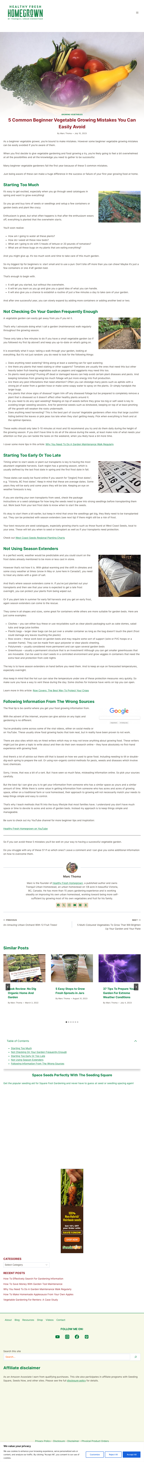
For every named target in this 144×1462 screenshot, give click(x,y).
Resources (28, 1320)
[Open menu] (137, 12)
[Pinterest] (86, 1337)
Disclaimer (73, 1441)
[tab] (66, 1022)
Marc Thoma (66, 133)
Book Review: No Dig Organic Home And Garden (22, 993)
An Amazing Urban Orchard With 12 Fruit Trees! (30, 922)
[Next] (136, 987)
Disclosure (59, 1441)
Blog (17, 1320)
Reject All (113, 1454)
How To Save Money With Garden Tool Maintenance (32, 1284)
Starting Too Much (21, 1048)
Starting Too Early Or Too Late (28, 1056)
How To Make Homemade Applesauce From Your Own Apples (38, 1294)
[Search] (135, 1357)
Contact (60, 1320)
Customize (95, 1454)
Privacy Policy (43, 1441)
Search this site (12, 1351)
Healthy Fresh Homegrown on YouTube (25, 828)
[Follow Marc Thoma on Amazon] (85, 905)
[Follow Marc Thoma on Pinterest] (80, 905)
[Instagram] (67, 1337)
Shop (40, 1320)
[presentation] (24, 968)
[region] (72, 1452)
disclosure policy (76, 1380)
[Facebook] (77, 1337)
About (8, 1320)
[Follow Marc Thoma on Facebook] (58, 905)
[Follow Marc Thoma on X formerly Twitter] (63, 905)
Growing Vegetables (72, 114)
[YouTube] (57, 1337)
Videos (50, 1320)
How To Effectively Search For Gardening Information (33, 1278)
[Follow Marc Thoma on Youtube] (74, 905)
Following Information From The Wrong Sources (37, 1063)
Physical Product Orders (95, 1441)
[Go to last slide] (8, 987)
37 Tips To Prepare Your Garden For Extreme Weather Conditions (119, 993)
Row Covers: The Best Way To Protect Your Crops (61, 690)
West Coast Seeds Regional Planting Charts (40, 537)
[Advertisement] (72, 1145)
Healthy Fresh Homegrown (68, 883)
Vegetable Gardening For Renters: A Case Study (30, 1299)
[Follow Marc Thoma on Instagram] (69, 905)
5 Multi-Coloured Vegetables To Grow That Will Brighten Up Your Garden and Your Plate (109, 924)
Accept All (131, 1454)
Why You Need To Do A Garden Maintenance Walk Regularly (80, 444)
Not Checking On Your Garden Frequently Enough (39, 1052)
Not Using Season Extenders (27, 1059)
